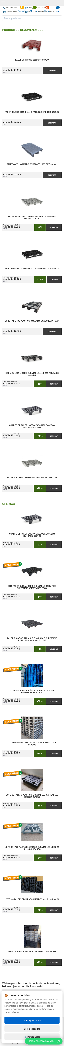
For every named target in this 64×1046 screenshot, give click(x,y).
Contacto (22, 11)
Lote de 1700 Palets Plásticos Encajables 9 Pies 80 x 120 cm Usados (32, 848)
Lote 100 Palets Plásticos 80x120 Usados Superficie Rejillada (32, 691)
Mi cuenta (34, 11)
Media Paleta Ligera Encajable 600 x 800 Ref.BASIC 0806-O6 (32, 374)
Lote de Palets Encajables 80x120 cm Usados (32, 951)
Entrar (47, 11)
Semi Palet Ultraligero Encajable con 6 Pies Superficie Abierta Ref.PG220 (32, 587)
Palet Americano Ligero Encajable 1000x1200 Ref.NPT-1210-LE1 (32, 217)
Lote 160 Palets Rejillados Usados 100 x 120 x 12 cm (32, 899)
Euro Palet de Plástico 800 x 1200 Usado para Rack (32, 321)
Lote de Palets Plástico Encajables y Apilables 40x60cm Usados (32, 796)
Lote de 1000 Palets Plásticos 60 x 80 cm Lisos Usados (32, 744)
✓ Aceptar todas (32, 1020)
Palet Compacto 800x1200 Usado (32, 60)
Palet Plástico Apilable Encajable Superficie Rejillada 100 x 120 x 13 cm (32, 639)
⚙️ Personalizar (32, 1036)
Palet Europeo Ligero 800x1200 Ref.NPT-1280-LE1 (32, 477)
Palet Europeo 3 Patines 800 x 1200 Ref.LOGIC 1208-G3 (32, 269)
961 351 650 (11, 7)
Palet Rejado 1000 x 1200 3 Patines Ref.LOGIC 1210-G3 (32, 112)
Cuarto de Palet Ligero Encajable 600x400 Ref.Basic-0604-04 (32, 426)
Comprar (52, 71)
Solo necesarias (32, 1028)
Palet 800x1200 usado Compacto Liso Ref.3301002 (32, 164)
